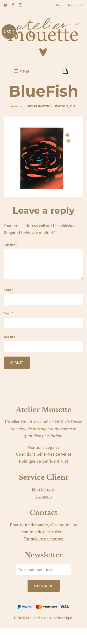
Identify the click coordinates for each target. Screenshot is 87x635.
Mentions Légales (43, 447)
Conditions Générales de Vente (43, 454)
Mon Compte (43, 489)
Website (9, 337)
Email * (8, 313)
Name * (8, 289)
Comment (10, 244)
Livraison (44, 496)
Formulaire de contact (43, 539)
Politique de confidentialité (43, 461)
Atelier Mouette (38, 106)
